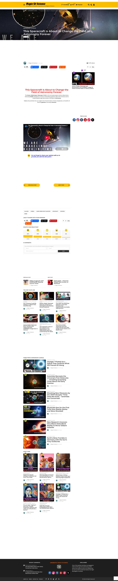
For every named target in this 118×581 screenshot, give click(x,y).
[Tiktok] (88, 119)
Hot (73, 4)
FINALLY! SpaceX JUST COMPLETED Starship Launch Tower (36, 282)
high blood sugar (43, 503)
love (38, 238)
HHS (51, 502)
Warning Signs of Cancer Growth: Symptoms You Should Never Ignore (47, 476)
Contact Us (35, 579)
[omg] (61, 315)
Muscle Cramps (26, 473)
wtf (66, 238)
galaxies (26, 211)
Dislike (28, 238)
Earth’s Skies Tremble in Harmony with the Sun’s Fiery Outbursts (57, 439)
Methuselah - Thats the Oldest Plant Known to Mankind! (61, 282)
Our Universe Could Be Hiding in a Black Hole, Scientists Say (29, 305)
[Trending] (42, 484)
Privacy (41, 579)
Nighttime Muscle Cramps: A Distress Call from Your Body (29, 476)
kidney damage (59, 473)
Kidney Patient (65, 473)
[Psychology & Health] (25, 454)
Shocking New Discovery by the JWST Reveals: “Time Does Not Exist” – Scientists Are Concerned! (58, 395)
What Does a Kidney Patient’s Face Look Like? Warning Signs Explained (63, 476)
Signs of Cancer (43, 473)
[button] (24, 4)
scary (56, 238)
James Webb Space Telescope (43, 211)
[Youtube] (85, 119)
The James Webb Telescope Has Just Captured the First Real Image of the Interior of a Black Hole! (63, 327)
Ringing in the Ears (27, 503)
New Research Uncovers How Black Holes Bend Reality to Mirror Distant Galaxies (57, 424)
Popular (80, 4)
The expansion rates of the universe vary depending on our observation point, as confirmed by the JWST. (46, 329)
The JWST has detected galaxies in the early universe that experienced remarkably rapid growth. (63, 306)
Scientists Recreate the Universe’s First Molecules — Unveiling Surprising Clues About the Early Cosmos (57, 379)
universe (62, 211)
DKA (49, 502)
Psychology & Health (27, 472)
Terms (30, 579)
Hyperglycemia (43, 504)
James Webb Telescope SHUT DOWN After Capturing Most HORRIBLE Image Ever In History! (30, 327)
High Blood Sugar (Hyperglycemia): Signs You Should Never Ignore (47, 507)
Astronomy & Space (29, 28)
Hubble (32, 211)
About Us (25, 579)
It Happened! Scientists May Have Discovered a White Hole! (33, 572)
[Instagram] (77, 119)
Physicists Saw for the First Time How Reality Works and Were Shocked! (58, 409)
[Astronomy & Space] (93, 28)
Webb (25, 213)
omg (47, 238)
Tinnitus (33, 503)
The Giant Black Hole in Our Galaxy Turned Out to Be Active (34, 567)
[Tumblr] (81, 119)
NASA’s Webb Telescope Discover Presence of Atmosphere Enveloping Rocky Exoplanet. (46, 305)
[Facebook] (74, 119)
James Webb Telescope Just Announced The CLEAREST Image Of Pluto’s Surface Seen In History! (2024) (83, 87)
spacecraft (55, 211)
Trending (66, 4)
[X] (92, 119)
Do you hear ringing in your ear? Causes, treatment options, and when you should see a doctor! (30, 507)
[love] (28, 391)
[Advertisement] (59, 50)
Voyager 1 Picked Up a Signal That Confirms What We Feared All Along (58, 363)
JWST (41, 325)
